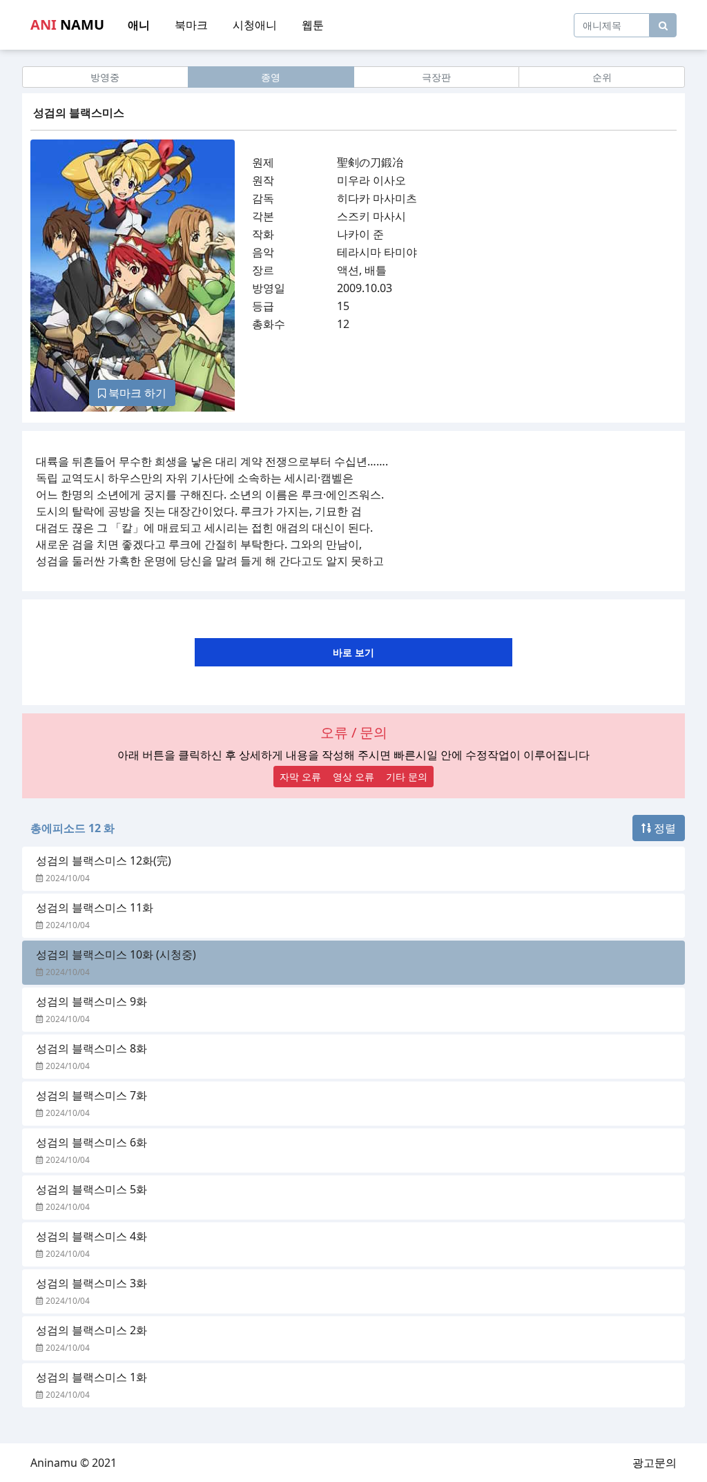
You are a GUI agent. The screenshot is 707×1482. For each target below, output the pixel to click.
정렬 (663, 828)
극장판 (436, 77)
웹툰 (313, 24)
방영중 (104, 77)
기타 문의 (406, 776)
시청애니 (255, 24)
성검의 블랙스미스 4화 (91, 1236)
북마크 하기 (136, 393)
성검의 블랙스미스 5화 (91, 1189)
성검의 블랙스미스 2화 (91, 1330)
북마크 (191, 24)
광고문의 (654, 1462)
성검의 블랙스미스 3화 (91, 1283)
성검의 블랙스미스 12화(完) (103, 860)
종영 (270, 77)
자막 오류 (300, 776)
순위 (602, 77)
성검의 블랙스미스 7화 (91, 1095)
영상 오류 (353, 776)
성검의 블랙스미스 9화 (91, 1001)
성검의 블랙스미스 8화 (91, 1048)
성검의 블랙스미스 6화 (91, 1142)
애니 (139, 24)
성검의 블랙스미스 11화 (94, 907)
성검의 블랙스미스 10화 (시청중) (116, 954)
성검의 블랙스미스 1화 (91, 1377)
